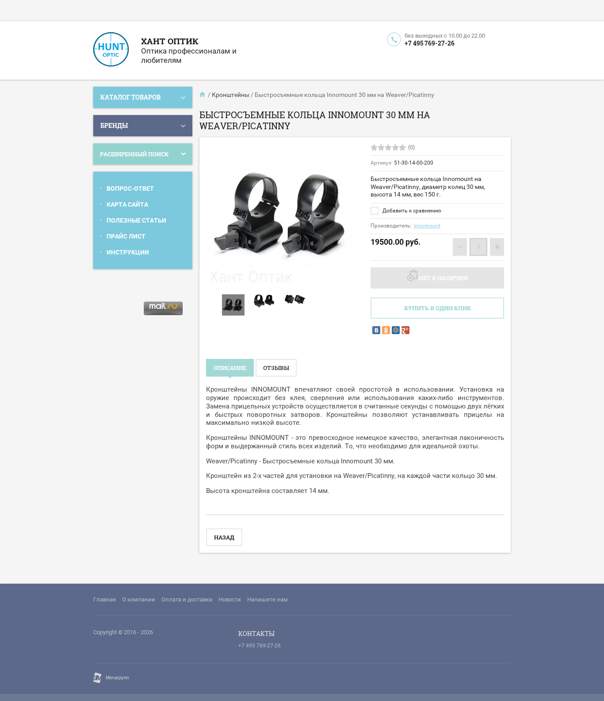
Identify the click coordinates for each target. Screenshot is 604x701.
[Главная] (202, 95)
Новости (229, 599)
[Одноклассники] (386, 330)
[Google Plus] (405, 330)
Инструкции (128, 252)
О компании (138, 599)
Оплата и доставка (186, 599)
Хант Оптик (170, 40)
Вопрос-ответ (130, 188)
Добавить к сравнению (411, 211)
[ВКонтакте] (376, 330)
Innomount (427, 226)
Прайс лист (126, 236)
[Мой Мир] (396, 330)
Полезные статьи (136, 220)
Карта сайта (127, 204)
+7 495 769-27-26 (430, 43)
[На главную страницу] (111, 50)
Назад (224, 537)
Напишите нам (267, 599)
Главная (104, 599)
